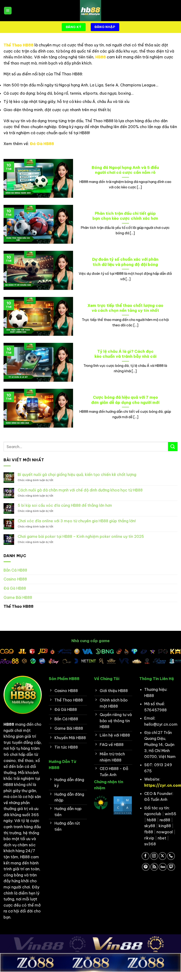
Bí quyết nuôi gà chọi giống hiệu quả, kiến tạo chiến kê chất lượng (77, 474)
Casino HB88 (15, 579)
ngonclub (152, 813)
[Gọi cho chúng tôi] (171, 856)
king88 (165, 825)
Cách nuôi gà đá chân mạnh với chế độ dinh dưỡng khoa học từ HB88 (80, 490)
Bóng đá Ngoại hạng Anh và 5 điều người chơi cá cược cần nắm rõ (125, 170)
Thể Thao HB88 (18, 45)
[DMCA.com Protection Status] (122, 805)
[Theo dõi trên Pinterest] (146, 867)
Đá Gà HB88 (42, 143)
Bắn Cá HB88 (15, 570)
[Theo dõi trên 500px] (163, 867)
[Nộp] (172, 446)
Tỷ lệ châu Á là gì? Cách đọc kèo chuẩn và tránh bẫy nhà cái (125, 354)
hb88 (151, 820)
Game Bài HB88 (18, 597)
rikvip (149, 838)
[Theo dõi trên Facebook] (145, 856)
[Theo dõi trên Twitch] (171, 867)
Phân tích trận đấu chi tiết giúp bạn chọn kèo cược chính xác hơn (125, 216)
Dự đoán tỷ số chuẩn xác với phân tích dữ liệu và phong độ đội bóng (125, 262)
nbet (162, 838)
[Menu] (8, 11)
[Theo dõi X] (162, 856)
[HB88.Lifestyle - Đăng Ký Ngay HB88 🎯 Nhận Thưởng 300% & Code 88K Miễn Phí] (90, 10)
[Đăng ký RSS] (154, 867)
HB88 (100, 57)
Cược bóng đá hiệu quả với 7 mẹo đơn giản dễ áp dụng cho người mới (125, 400)
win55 (170, 813)
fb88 (148, 832)
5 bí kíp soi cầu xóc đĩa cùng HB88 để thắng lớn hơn (65, 505)
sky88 (149, 825)
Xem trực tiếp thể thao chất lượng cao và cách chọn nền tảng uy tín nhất (125, 308)
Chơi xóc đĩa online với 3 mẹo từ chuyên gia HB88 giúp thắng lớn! (77, 521)
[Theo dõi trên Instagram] (154, 856)
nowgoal (164, 832)
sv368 (150, 844)
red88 (165, 820)
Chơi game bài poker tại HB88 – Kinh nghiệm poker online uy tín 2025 (81, 536)
